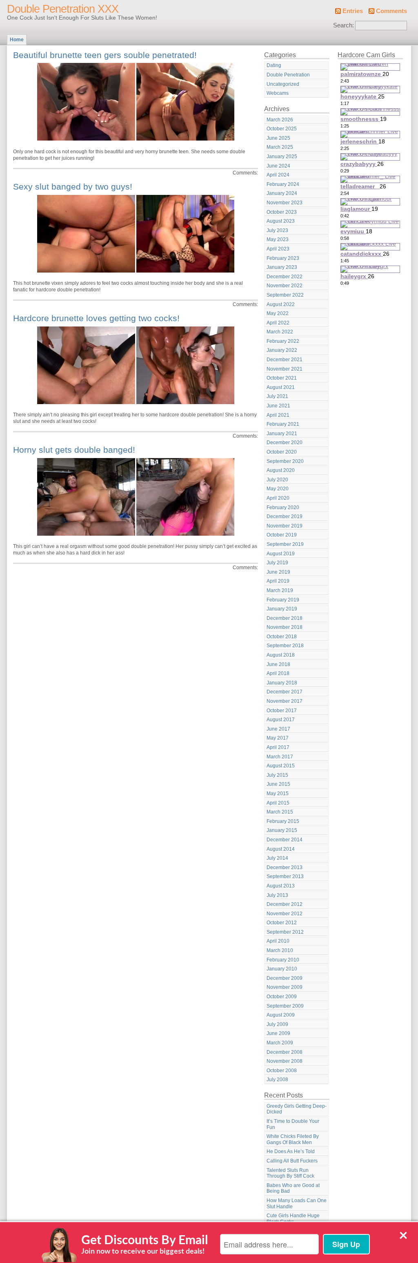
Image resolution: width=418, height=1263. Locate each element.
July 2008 (277, 1079)
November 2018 (284, 627)
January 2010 (282, 969)
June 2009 (278, 1033)
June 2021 (278, 406)
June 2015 (278, 784)
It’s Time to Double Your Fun (293, 1124)
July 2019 (277, 563)
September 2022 (285, 295)
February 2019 (283, 600)
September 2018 (285, 645)
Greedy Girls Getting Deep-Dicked (297, 1109)
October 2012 (282, 922)
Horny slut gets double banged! (74, 449)
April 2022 (278, 323)
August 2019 (281, 554)
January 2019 (282, 609)
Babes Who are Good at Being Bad (293, 1188)
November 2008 (284, 1061)
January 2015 (282, 830)
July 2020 (277, 480)
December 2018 (284, 618)
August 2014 (281, 849)
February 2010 (283, 960)
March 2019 (280, 590)
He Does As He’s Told (291, 1151)
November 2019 (284, 526)
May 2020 (278, 489)
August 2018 (281, 655)
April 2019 (278, 581)
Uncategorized (283, 84)
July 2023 (277, 230)
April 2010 (278, 941)
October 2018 (282, 636)
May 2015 (278, 793)
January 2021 (282, 433)
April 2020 (278, 498)
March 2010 (280, 950)
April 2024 (278, 175)
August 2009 (281, 1015)
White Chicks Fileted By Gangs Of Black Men (293, 1139)
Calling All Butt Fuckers (292, 1161)
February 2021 (283, 424)
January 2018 (282, 683)
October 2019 (282, 535)
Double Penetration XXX (62, 9)
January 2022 (282, 350)
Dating (274, 65)
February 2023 (283, 258)
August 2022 (281, 304)
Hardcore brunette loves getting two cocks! (96, 318)
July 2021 (277, 396)
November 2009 (284, 987)
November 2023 (284, 203)
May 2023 (278, 239)
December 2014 (284, 840)
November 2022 (284, 285)
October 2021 (282, 378)
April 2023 (278, 249)
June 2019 (278, 572)
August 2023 (281, 221)
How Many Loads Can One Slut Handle (297, 1203)
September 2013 (285, 876)
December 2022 (284, 276)
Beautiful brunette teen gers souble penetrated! (105, 55)
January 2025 (282, 156)
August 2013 (281, 886)
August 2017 (281, 719)
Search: (343, 25)
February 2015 (283, 821)
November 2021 (284, 369)
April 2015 (278, 803)
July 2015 (277, 775)
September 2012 (285, 932)
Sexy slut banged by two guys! (72, 186)
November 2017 (284, 701)
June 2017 (278, 729)
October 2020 (282, 452)
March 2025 (280, 147)
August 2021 (281, 387)
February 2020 (283, 507)
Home (17, 39)
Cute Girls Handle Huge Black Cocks (293, 1219)
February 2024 (283, 184)
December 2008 (284, 1052)
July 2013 (277, 895)
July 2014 (277, 858)
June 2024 (278, 166)
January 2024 (282, 193)
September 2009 (285, 1006)
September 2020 (285, 461)
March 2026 (280, 120)
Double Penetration (288, 75)
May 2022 (278, 313)
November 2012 (284, 914)
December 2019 (284, 516)
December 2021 (284, 359)
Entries (352, 11)
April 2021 (278, 415)
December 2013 (284, 867)
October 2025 (282, 129)
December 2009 (284, 978)
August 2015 (281, 766)
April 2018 (278, 673)
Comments (391, 11)
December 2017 (284, 692)
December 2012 (284, 904)
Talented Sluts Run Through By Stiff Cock (290, 1173)
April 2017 (278, 747)
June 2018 (278, 664)
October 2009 (282, 996)
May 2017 (278, 738)
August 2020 (281, 470)
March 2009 (280, 1043)
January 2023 (282, 267)
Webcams (278, 93)
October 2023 (282, 212)
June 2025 (278, 138)
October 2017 (282, 710)
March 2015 (280, 812)
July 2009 (277, 1024)
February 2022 (283, 341)
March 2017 (280, 757)
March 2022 (280, 332)
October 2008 (282, 1070)
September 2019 (285, 544)
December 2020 (284, 442)
